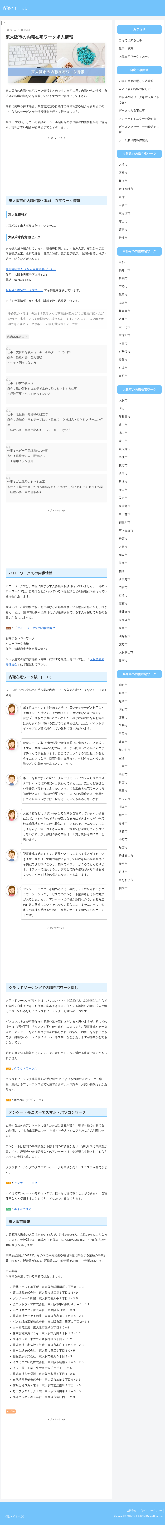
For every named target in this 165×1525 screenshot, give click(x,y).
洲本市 (123, 807)
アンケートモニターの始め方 (137, 118)
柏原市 (123, 571)
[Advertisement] (56, 168)
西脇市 (123, 831)
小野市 (123, 839)
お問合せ (131, 1510)
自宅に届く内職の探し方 (135, 89)
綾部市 (123, 359)
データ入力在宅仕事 (132, 110)
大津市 (123, 164)
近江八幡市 (126, 189)
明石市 (123, 709)
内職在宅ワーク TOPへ (134, 56)
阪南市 (123, 660)
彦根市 (123, 172)
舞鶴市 (123, 278)
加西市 (123, 847)
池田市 (123, 433)
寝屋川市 (124, 522)
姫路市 (123, 693)
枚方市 (123, 465)
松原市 (123, 538)
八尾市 (123, 473)
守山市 (123, 221)
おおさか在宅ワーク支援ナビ (24, 290)
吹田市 (123, 441)
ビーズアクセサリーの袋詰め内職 (139, 129)
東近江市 (124, 213)
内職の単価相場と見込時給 (136, 81)
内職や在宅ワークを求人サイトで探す (139, 100)
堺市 (122, 408)
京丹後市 (124, 351)
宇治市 (123, 286)
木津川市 (124, 335)
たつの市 (124, 798)
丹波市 (123, 872)
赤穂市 (123, 823)
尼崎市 (123, 701)
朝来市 (123, 888)
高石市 (123, 603)
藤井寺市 (124, 611)
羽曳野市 (124, 579)
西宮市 (123, 717)
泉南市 (123, 628)
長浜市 (123, 180)
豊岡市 (123, 742)
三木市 (123, 766)
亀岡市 (123, 294)
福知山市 (124, 270)
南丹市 (123, 376)
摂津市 (123, 595)
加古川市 (124, 750)
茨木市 (123, 498)
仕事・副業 (126, 48)
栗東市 (123, 229)
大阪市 (123, 400)
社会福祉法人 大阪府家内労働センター (31, 269)
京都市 (123, 262)
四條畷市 (124, 636)
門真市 (123, 587)
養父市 (123, 864)
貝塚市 (123, 481)
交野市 (123, 644)
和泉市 (123, 555)
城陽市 (123, 302)
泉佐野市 (124, 506)
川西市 (123, 782)
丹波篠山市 (126, 855)
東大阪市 (124, 620)
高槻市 (123, 457)
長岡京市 (124, 311)
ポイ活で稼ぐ (22, 1209)
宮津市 (123, 368)
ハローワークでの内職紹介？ (36, 628)
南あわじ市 (126, 880)
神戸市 (123, 685)
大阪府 (12, 1411)
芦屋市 (123, 733)
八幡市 (123, 319)
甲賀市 (123, 205)
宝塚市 (123, 758)
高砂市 (123, 774)
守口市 (123, 489)
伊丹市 (123, 725)
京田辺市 (124, 327)
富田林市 (124, 514)
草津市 (123, 197)
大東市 (123, 546)
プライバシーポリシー (150, 1510)
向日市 (123, 343)
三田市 (123, 790)
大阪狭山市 (126, 652)
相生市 (123, 815)
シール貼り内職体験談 (133, 140)
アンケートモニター (27, 1183)
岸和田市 (124, 416)
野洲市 (123, 237)
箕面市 (123, 563)
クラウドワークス (25, 1068)
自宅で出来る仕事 (130, 40)
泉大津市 (124, 449)
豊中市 (123, 424)
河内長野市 (126, 530)
